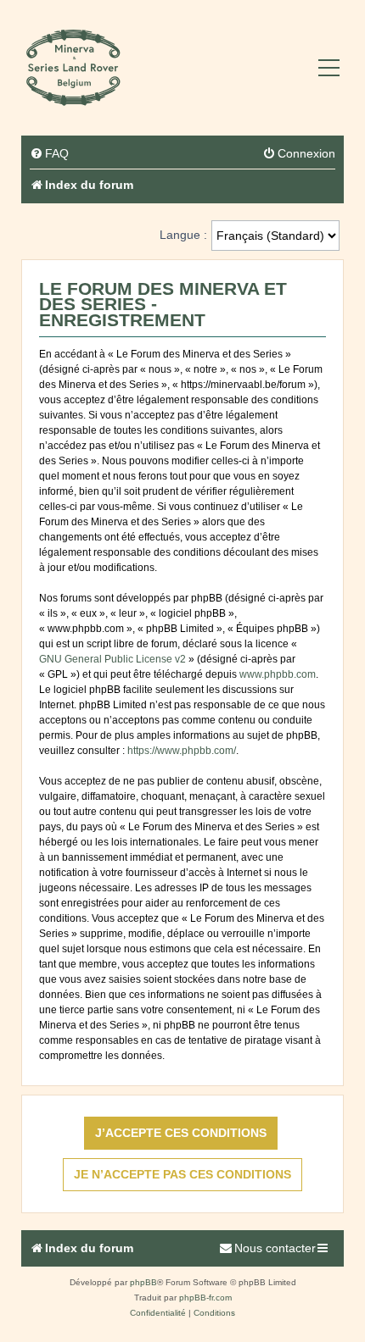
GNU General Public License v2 (112, 659)
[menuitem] (49, 154)
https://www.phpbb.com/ (181, 751)
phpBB (143, 1282)
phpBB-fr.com (205, 1297)
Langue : (183, 234)
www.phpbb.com (277, 674)
